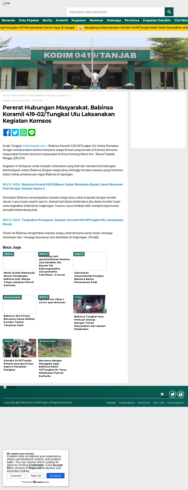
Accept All (55, 475)
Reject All (36, 475)
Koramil (62, 20)
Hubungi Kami (175, 402)
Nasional (96, 20)
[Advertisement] (158, 120)
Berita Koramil (37, 95)
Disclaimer (144, 402)
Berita (47, 20)
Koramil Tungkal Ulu (58, 95)
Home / (7, 95)
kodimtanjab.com (34, 145)
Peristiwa (132, 20)
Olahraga (114, 20)
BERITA (24, 95)
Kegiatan (79, 20)
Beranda (8, 20)
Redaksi (111, 402)
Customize (16, 475)
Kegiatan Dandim (157, 20)
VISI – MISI (158, 402)
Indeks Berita (127, 402)
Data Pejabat (29, 20)
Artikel (14, 95)
